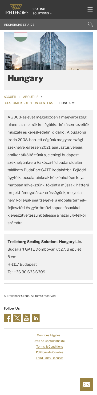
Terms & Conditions (49, 346)
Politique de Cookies (49, 352)
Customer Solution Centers (29, 103)
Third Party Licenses (49, 358)
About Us (30, 97)
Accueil (10, 97)
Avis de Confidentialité (49, 341)
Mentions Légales (48, 335)
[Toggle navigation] (88, 9)
